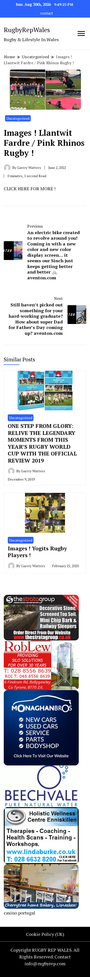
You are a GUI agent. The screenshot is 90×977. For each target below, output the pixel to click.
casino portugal (19, 913)
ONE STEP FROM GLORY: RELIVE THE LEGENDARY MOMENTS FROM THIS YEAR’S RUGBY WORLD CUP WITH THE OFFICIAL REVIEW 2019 (42, 443)
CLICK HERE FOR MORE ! (30, 188)
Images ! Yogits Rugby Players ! (37, 552)
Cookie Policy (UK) (45, 934)
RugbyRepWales (27, 29)
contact (46, 13)
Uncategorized (18, 118)
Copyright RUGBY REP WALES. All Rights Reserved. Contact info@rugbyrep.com (45, 956)
